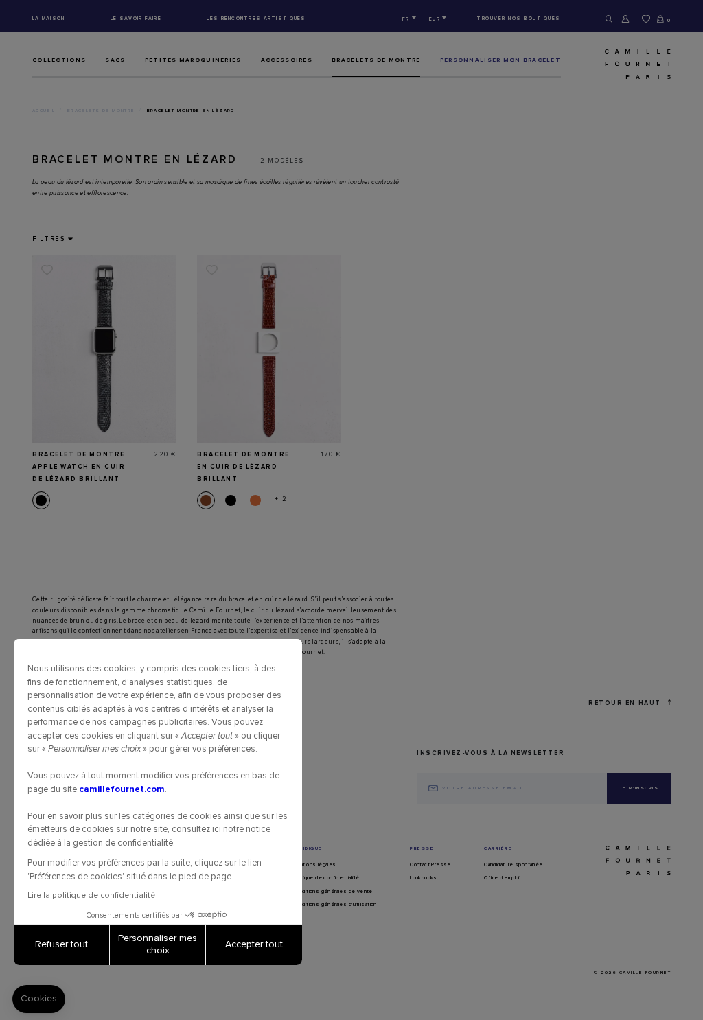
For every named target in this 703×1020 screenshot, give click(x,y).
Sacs (115, 60)
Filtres (48, 239)
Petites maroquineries (193, 60)
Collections (59, 60)
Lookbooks (423, 878)
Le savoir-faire (136, 18)
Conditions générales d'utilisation (334, 904)
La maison (48, 18)
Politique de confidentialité (325, 878)
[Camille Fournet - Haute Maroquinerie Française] (621, 64)
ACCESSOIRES (286, 60)
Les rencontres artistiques (256, 18)
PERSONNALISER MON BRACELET (500, 60)
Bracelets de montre (376, 60)
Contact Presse (430, 865)
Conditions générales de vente (332, 891)
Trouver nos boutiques (518, 18)
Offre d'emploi (502, 878)
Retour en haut (624, 703)
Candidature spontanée (513, 865)
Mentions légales (314, 865)
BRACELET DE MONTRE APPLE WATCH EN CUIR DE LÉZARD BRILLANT (78, 467)
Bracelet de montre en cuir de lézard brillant (243, 467)
